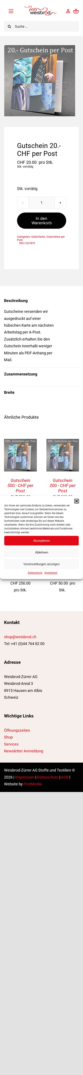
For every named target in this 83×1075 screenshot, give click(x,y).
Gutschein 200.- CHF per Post (63, 485)
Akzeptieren (41, 540)
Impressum (50, 572)
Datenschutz (35, 572)
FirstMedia (33, 784)
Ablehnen (41, 552)
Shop (8, 737)
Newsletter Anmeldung (23, 751)
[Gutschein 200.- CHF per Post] (62, 442)
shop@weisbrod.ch (20, 637)
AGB (65, 777)
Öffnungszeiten (17, 730)
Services (11, 744)
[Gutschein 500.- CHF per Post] (20, 442)
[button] (76, 501)
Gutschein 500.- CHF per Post (20, 485)
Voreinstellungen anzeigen (41, 564)
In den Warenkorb (41, 220)
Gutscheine (38, 236)
